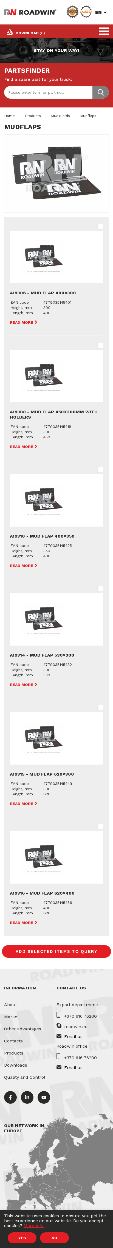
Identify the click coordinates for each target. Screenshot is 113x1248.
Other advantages (22, 1028)
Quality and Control (24, 1077)
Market (11, 1016)
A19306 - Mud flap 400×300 (43, 292)
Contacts (13, 1041)
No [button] (54, 1238)
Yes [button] (22, 1238)
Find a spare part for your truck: (38, 79)
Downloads (15, 1065)
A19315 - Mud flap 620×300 (42, 774)
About (10, 1004)
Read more (22, 322)
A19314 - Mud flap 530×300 (42, 655)
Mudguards (60, 116)
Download (30, 33)
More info (34, 1225)
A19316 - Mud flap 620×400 (42, 893)
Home (9, 116)
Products (33, 116)
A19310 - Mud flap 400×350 (42, 536)
